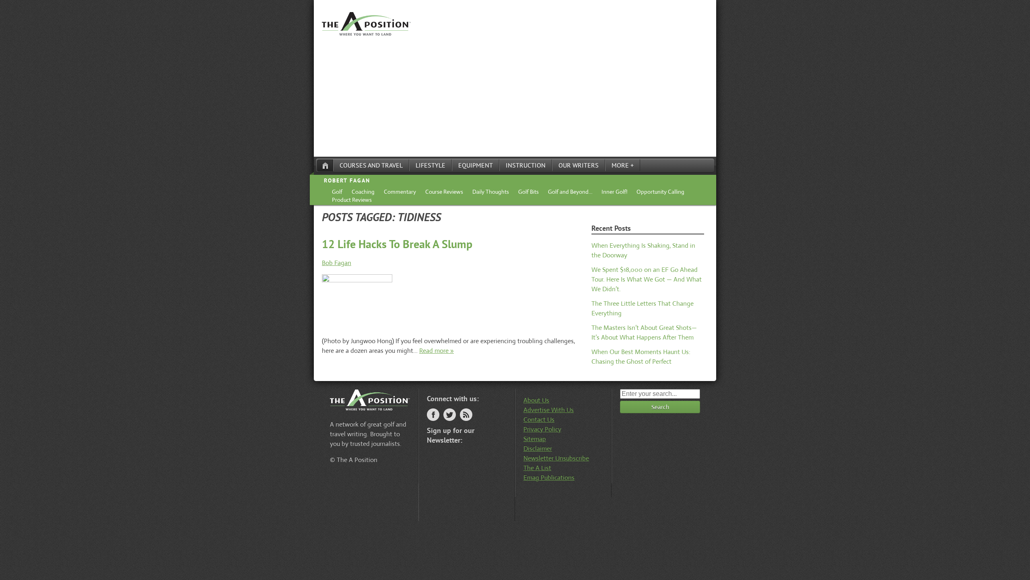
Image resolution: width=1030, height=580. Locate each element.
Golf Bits (528, 191)
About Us (536, 400)
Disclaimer (537, 448)
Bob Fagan (336, 263)
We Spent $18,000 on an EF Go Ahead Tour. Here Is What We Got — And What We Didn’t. (646, 279)
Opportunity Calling (660, 191)
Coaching (363, 191)
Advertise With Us (548, 410)
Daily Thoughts (490, 191)
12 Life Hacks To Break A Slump (397, 243)
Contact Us (538, 419)
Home (325, 166)
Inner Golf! (614, 191)
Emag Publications (549, 477)
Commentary (400, 191)
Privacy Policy (542, 429)
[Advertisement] (515, 96)
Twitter (449, 414)
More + (623, 165)
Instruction (526, 165)
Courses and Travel (371, 165)
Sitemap (534, 439)
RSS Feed (466, 414)
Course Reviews (444, 191)
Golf (337, 191)
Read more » (436, 350)
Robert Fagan (347, 180)
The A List (537, 468)
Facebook (433, 414)
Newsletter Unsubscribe (556, 458)
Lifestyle (430, 165)
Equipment (475, 165)
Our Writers (578, 165)
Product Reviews (352, 199)
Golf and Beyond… (570, 191)
